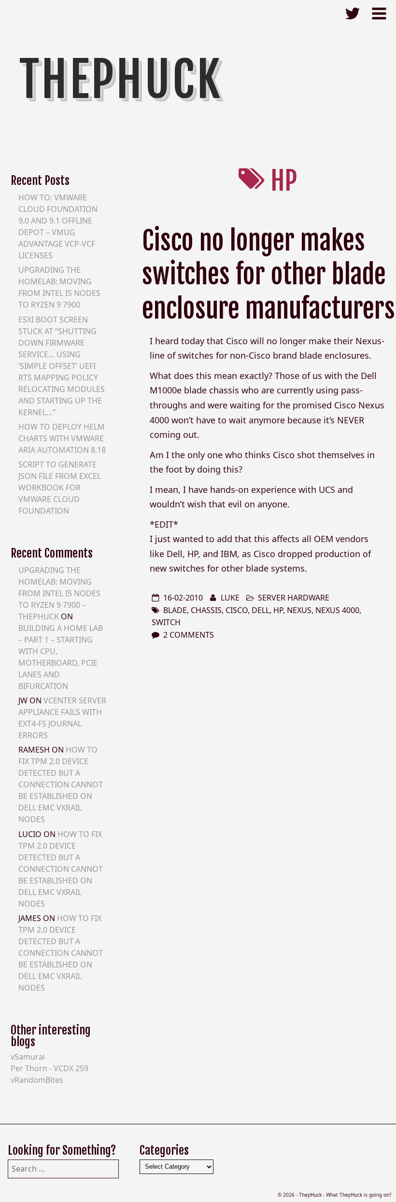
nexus (299, 610)
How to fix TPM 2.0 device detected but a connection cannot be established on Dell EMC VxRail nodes (60, 784)
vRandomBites (37, 1080)
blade (175, 610)
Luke (230, 597)
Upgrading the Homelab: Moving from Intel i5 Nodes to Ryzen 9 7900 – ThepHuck (59, 593)
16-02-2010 (183, 597)
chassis (206, 610)
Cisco (237, 610)
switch (166, 622)
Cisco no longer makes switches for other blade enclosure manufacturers (268, 274)
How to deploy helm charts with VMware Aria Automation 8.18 (62, 438)
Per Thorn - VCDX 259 (49, 1068)
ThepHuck (121, 79)
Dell (260, 610)
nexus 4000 (337, 610)
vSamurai (28, 1056)
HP (278, 610)
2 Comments (188, 634)
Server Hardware (293, 597)
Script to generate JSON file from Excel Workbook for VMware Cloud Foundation (59, 487)
